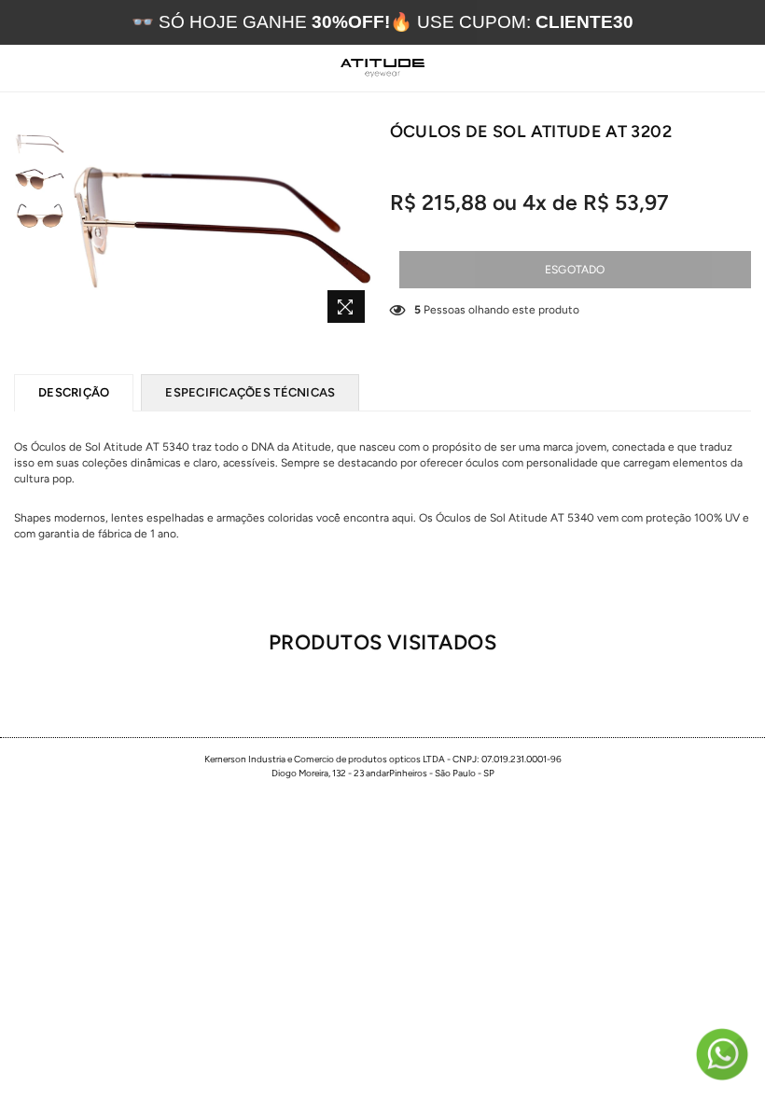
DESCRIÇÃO (73, 392)
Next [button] (359, 226)
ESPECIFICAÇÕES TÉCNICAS (250, 392)
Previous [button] (84, 226)
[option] (221, 226)
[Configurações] (699, 68)
